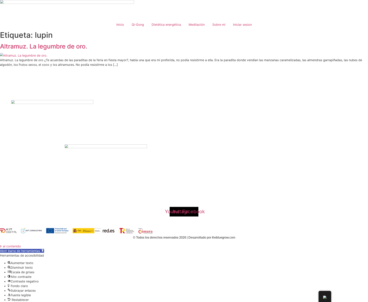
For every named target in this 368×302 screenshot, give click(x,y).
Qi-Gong (138, 24)
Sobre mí (218, 24)
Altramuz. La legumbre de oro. (43, 46)
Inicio (120, 24)
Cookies (203, 198)
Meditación (197, 24)
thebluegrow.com (223, 237)
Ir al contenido (10, 246)
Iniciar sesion (242, 24)
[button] (22, 251)
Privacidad (167, 198)
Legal (186, 198)
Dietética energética (166, 24)
